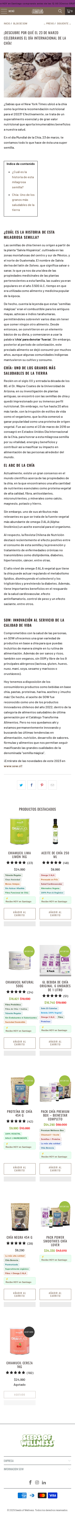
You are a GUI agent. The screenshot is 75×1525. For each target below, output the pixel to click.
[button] (19, 925)
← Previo (48, 23)
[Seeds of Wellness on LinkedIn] (44, 1482)
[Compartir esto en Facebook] (31, 785)
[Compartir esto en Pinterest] (42, 785)
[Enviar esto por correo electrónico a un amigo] (52, 785)
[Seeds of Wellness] (37, 11)
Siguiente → (64, 23)
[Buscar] (60, 11)
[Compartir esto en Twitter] (21, 785)
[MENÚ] (2, 11)
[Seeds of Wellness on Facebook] (31, 1482)
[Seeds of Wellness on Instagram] (37, 1482)
